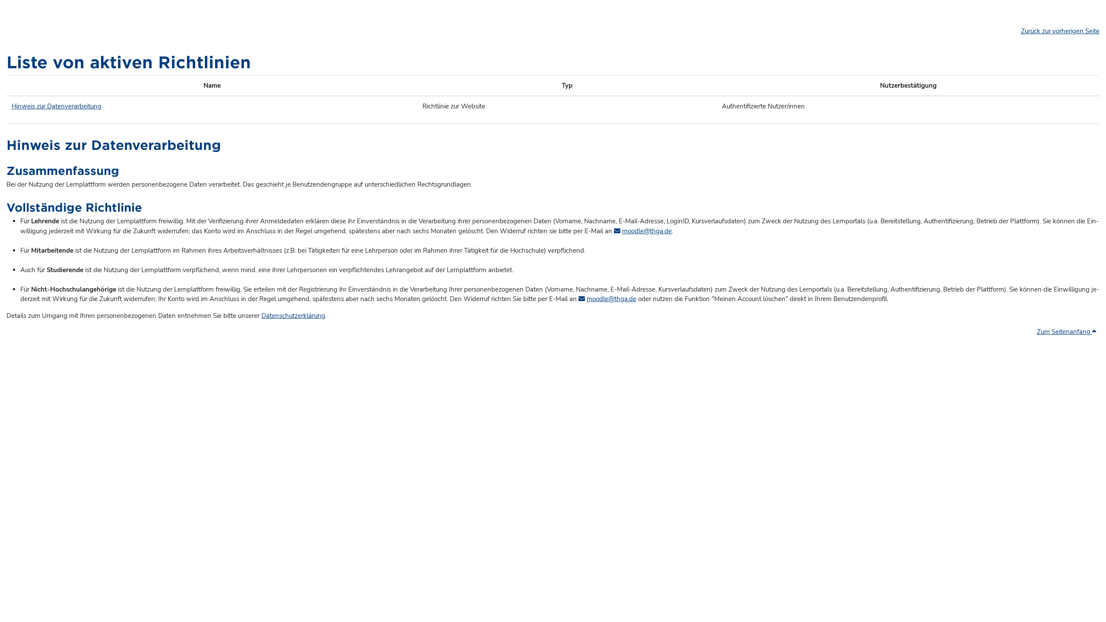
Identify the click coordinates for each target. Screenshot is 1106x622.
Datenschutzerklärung (293, 315)
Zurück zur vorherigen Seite (1060, 31)
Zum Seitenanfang (1064, 331)
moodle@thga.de (647, 231)
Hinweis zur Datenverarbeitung (57, 106)
